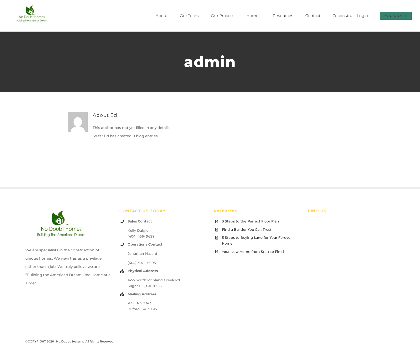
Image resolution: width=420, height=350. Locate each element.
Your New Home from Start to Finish (254, 251)
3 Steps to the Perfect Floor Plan (250, 221)
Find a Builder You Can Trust (246, 229)
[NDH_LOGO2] (32, 6)
